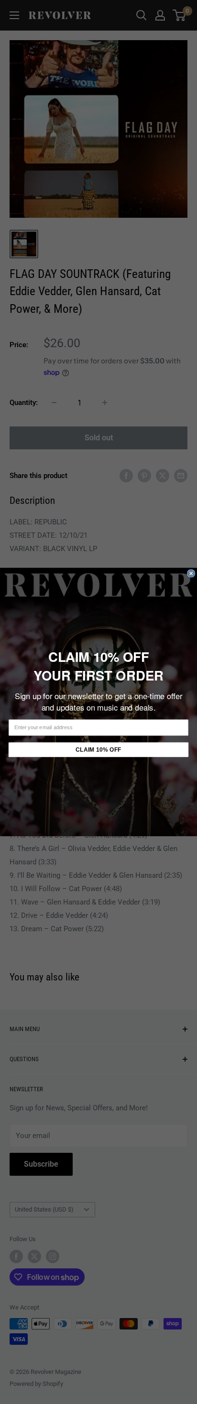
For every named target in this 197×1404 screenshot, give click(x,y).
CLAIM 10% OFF (98, 749)
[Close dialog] (191, 573)
